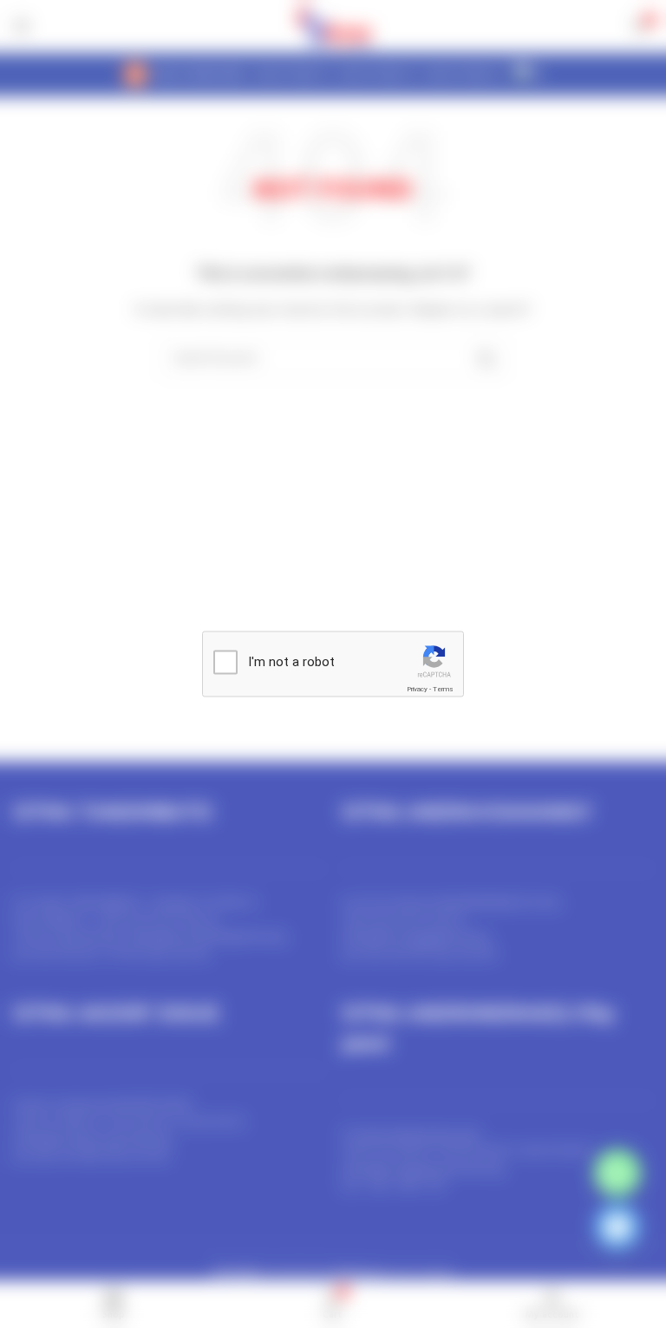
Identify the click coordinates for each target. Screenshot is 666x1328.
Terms (443, 689)
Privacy (417, 689)
